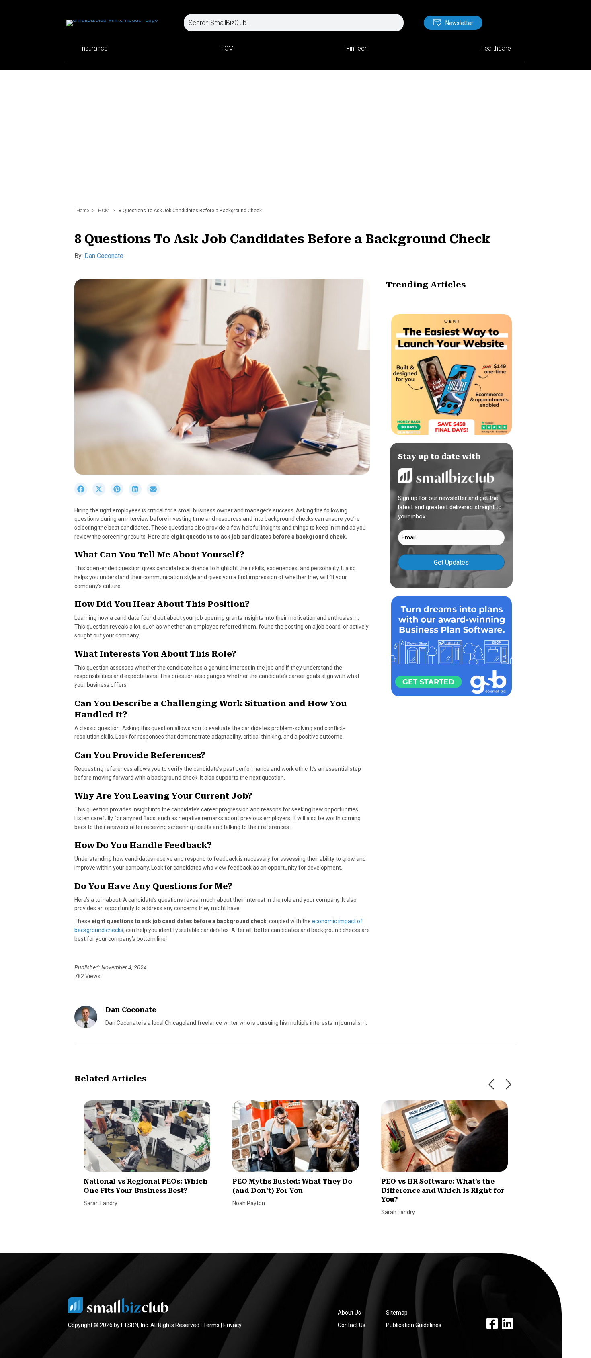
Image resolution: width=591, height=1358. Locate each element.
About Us (349, 1312)
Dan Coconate (103, 256)
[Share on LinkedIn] (138, 493)
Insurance (94, 48)
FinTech (357, 48)
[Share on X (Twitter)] (101, 493)
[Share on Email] (155, 493)
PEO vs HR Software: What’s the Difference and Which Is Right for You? (443, 1190)
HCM (227, 48)
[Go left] (491, 1084)
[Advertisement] (295, 142)
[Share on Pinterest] (120, 493)
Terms (211, 1325)
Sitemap (397, 1312)
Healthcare (495, 48)
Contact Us (351, 1325)
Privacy (232, 1325)
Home (82, 210)
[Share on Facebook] (83, 493)
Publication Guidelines (413, 1325)
